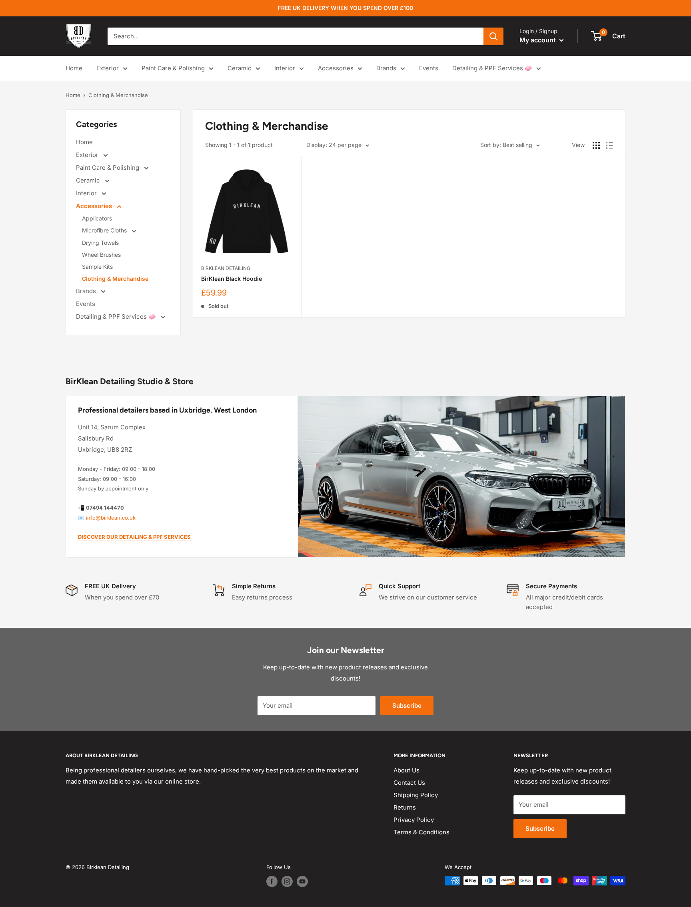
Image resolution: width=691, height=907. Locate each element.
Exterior (107, 68)
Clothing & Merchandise (118, 95)
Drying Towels (100, 242)
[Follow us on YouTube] (302, 881)
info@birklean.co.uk (111, 517)
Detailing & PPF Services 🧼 (492, 68)
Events (428, 68)
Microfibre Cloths (105, 230)
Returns (404, 807)
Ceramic (240, 68)
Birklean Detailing (225, 268)
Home (74, 68)
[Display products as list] (609, 145)
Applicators (97, 218)
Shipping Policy (415, 795)
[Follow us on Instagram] (287, 881)
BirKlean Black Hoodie (231, 278)
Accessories (335, 68)
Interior (284, 68)
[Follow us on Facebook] (272, 881)
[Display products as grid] (596, 145)
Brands (386, 68)
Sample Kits (97, 266)
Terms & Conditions (421, 832)
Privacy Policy (413, 820)
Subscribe (406, 705)
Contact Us (409, 782)
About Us (406, 770)
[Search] (493, 36)
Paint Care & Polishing (173, 68)
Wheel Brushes (101, 254)
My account (538, 40)
